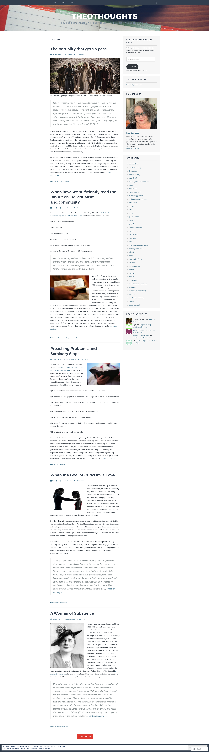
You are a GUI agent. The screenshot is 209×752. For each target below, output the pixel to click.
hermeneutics (134, 234)
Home (54, 2)
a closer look (133, 164)
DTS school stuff (135, 192)
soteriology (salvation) (137, 291)
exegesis (132, 206)
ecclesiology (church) (137, 196)
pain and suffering (136, 259)
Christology (133, 171)
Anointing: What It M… (141, 335)
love (130, 241)
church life (55, 181)
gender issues (56, 726)
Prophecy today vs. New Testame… (144, 331)
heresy (59, 602)
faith (130, 210)
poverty (132, 273)
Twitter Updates (136, 79)
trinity (131, 301)
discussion (133, 189)
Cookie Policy (45, 748)
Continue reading (109, 458)
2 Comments (80, 55)
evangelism (133, 203)
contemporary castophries (139, 181)
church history (134, 174)
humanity (132, 238)
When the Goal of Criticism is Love (82, 475)
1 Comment (79, 208)
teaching (70, 181)
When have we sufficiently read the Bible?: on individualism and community (83, 197)
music (131, 256)
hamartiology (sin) (136, 227)
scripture (73, 338)
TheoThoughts (104, 16)
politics (131, 270)
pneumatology (134, 266)
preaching (63, 181)
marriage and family (136, 249)
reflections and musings (138, 284)
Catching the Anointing (142, 338)
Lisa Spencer (68, 55)
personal (132, 263)
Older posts (85, 736)
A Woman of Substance (72, 613)
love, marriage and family (138, 245)
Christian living (57, 338)
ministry (132, 252)
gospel (54, 602)
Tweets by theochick (134, 85)
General (132, 220)
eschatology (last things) (138, 199)
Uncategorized (134, 305)
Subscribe (132, 67)
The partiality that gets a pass (78, 49)
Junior (135, 330)
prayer (131, 277)
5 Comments (84, 359)
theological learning (136, 298)
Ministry (73, 2)
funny (131, 213)
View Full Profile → (133, 149)
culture (132, 185)
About (63, 2)
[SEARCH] (156, 2)
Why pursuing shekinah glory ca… (142, 326)
